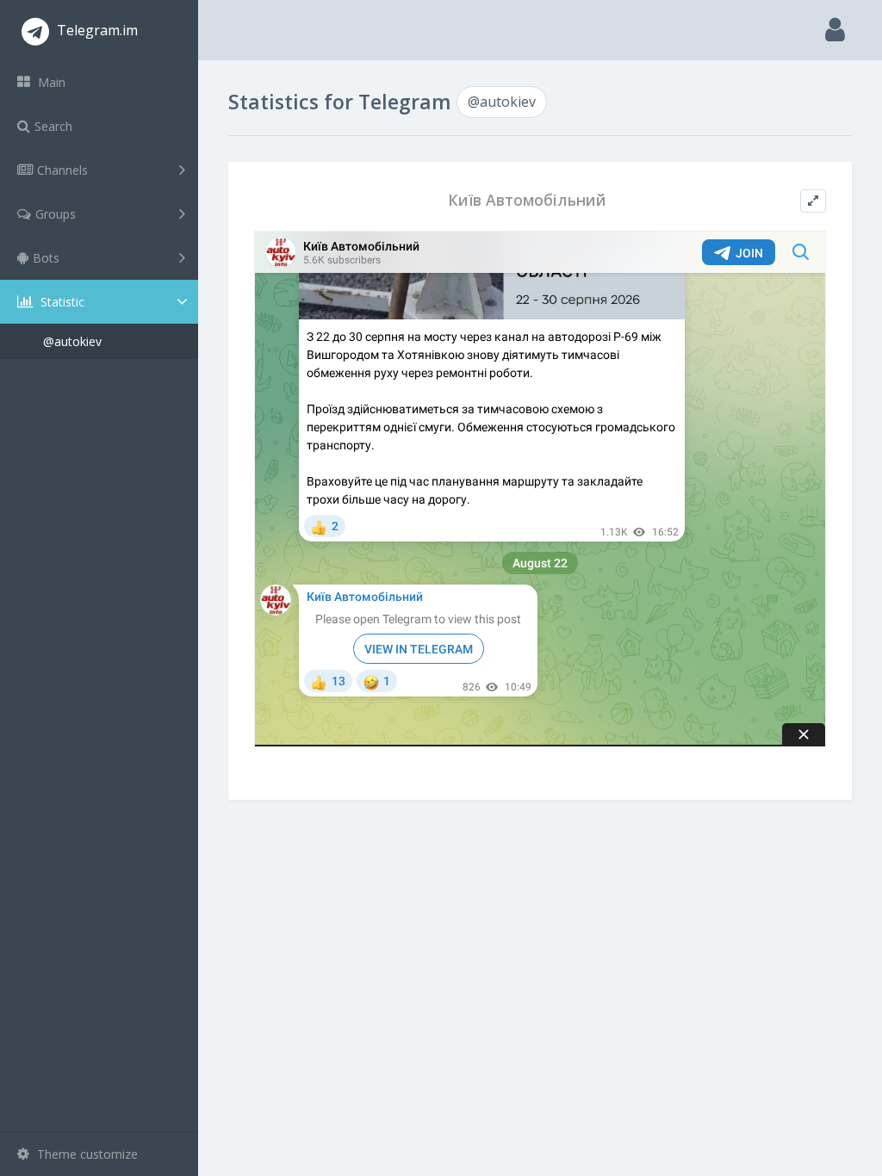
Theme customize (86, 1154)
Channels (62, 170)
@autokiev (72, 341)
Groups (55, 214)
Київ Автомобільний (527, 200)
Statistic (60, 302)
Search (53, 126)
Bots (46, 258)
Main (49, 82)
